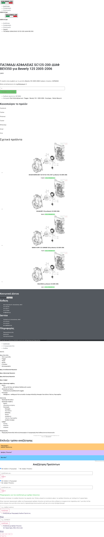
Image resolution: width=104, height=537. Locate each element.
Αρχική (2, 351)
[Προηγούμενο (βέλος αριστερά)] (1, 536)
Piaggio (26, 98)
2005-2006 (41, 98)
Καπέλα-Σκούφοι (26, 394)
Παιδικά (17, 387)
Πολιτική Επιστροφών (20, 432)
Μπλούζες (33, 394)
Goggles (21, 390)
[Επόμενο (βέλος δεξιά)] (4, 536)
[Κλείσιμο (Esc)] (1, 534)
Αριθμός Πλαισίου (6, 452)
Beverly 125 (33, 98)
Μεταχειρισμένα (6, 366)
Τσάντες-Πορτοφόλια (55, 394)
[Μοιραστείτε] (4, 534)
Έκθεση (41, 432)
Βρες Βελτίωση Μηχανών (7, 376)
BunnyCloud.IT (43, 340)
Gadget (4, 421)
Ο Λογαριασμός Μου (32, 432)
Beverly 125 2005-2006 (32, 81)
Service (45, 432)
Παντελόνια (45, 394)
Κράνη (3, 385)
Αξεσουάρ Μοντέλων (7, 399)
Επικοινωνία (51, 432)
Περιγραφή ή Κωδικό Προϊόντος (6, 446)
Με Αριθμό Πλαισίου (26, 468)
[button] (46, 109)
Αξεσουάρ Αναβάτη (7, 401)
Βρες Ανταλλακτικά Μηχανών (8, 369)
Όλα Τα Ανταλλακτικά (16, 98)
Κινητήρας (48, 98)
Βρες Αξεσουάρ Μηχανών (7, 373)
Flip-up (5, 387)
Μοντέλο (4, 457)
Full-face (9, 387)
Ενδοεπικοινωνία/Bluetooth (11, 390)
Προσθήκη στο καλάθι (8, 92)
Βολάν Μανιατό (57, 98)
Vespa (3, 360)
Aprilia (3, 362)
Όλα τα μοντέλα (6, 357)
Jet (13, 387)
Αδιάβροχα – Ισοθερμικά (10, 394)
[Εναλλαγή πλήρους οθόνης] (7, 534)
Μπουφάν (39, 394)
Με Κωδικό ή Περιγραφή (9, 468)
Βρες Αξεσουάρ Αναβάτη (7, 383)
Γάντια (19, 394)
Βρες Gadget (3, 380)
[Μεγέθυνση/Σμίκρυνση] (11, 534)
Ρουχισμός (5, 392)
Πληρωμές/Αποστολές (8, 432)
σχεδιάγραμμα (20, 84)
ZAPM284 (55, 81)
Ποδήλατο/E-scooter (25, 387)
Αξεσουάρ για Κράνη (7, 389)
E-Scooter (4, 364)
